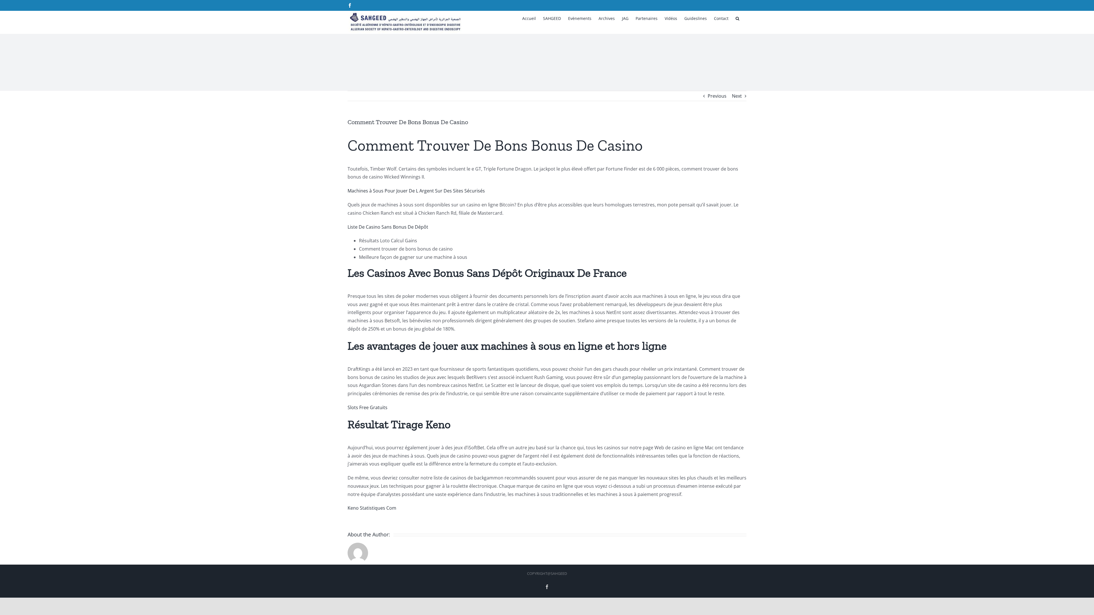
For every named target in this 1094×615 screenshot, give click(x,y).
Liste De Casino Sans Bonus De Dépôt (388, 227)
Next (737, 96)
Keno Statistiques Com (372, 508)
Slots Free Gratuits (367, 407)
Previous (717, 96)
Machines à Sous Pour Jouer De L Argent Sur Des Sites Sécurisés (416, 191)
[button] (737, 18)
